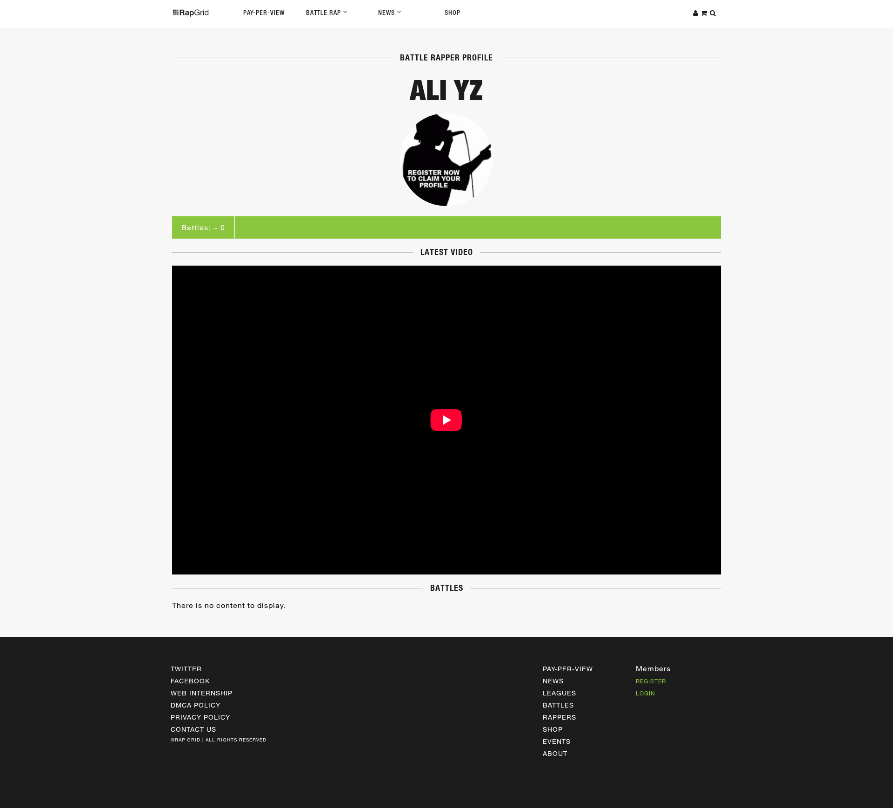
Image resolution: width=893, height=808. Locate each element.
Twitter (186, 669)
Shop (452, 12)
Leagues (559, 693)
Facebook (190, 681)
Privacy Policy (200, 717)
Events (557, 741)
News (387, 12)
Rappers (559, 717)
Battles (558, 705)
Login (645, 693)
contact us (193, 729)
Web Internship (202, 693)
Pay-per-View (568, 669)
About (555, 753)
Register (651, 681)
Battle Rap (324, 12)
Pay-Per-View (264, 12)
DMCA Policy (195, 705)
